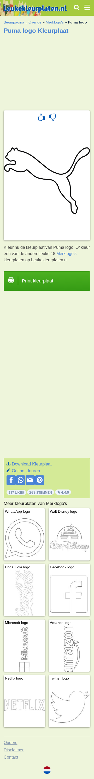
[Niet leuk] (52, 118)
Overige (35, 22)
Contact (11, 757)
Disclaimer (14, 750)
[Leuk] (41, 118)
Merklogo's (55, 22)
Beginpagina (14, 22)
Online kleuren (26, 470)
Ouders (10, 742)
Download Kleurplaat (32, 464)
